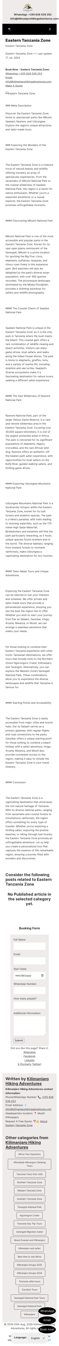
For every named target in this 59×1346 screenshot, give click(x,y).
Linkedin (29, 1060)
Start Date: (20, 968)
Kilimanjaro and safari (29, 1248)
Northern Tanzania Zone (29, 1182)
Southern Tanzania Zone (29, 1199)
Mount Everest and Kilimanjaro (29, 1240)
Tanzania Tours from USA (29, 1174)
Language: (20, 1337)
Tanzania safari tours (29, 1281)
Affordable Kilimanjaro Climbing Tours (30, 1164)
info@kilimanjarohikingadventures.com (34, 18)
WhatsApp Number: (25, 983)
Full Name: (20, 939)
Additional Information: (27, 1013)
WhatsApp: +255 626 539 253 (33, 14)
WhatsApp (47, 1311)
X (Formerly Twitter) (29, 1064)
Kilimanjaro (29, 1314)
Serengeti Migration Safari (29, 1231)
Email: (17, 954)
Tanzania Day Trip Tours (29, 1223)
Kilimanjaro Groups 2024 (29, 1273)
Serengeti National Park (29, 1306)
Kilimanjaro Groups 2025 (29, 1264)
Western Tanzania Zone (29, 1190)
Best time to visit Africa (29, 1256)
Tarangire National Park (29, 1207)
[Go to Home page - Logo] (29, 7)
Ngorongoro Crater (29, 1215)
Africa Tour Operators (29, 1154)
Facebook (29, 1056)
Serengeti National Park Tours (29, 1298)
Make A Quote (14, 85)
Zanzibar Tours (29, 1289)
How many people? (25, 998)
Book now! (47, 1329)
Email (47, 1320)
